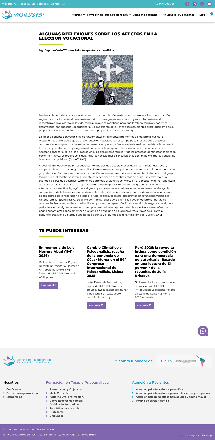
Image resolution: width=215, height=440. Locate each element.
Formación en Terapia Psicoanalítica (107, 14)
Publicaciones (186, 14)
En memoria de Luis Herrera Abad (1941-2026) (56, 252)
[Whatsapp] (202, 4)
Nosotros (76, 14)
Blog (202, 14)
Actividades (169, 14)
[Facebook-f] (187, 4)
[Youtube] (209, 4)
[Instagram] (194, 4)
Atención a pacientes (145, 14)
